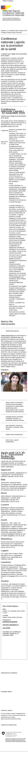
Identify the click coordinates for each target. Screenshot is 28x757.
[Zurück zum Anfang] (26, 748)
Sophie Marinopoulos (7, 335)
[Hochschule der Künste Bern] (14, 681)
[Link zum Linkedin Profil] (20, 754)
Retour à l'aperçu (7, 1)
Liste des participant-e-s (11, 625)
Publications (4, 370)
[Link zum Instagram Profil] (15, 754)
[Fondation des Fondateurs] (14, 700)
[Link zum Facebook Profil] (17, 754)
